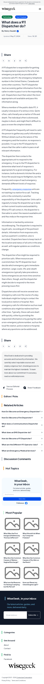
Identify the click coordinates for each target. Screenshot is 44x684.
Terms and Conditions (19, 680)
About (6, 645)
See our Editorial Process (12, 387)
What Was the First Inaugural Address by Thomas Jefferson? (12, 535)
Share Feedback (34, 388)
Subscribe (22, 499)
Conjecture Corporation (24, 677)
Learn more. (31, 3)
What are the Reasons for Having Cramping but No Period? (12, 584)
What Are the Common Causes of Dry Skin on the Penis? (31, 560)
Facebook (8, 659)
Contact (7, 648)
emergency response (21, 189)
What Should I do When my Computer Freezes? (31, 535)
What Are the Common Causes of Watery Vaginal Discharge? (12, 560)
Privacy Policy (6, 680)
